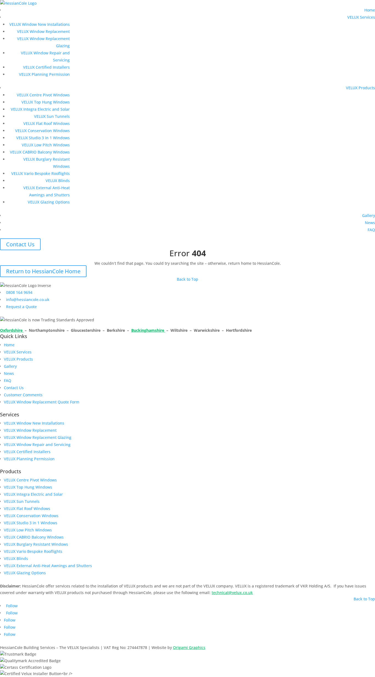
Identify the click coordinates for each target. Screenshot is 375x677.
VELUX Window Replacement (43, 31)
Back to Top (187, 279)
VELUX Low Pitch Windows (46, 144)
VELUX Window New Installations (39, 24)
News (370, 222)
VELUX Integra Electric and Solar (40, 109)
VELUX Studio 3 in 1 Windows (43, 137)
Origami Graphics (189, 647)
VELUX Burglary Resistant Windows (36, 544)
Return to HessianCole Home (43, 271)
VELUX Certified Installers (46, 67)
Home (369, 10)
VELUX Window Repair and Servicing (37, 444)
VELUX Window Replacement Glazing (37, 437)
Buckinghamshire (148, 330)
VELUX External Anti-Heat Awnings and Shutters (48, 565)
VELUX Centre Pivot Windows (43, 94)
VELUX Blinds (58, 180)
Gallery (368, 215)
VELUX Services (361, 17)
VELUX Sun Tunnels (52, 116)
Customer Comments (23, 394)
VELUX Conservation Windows (42, 130)
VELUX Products (360, 87)
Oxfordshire (12, 330)
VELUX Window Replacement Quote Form (41, 402)
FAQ (371, 229)
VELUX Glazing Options (49, 202)
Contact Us (20, 244)
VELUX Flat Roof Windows (46, 123)
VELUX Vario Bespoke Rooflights (40, 173)
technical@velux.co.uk (232, 592)
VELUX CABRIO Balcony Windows (40, 152)
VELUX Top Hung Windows (45, 102)
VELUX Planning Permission (44, 74)
